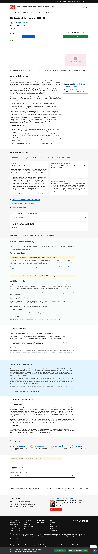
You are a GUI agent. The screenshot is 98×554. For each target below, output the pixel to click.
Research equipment (28, 526)
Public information (15, 530)
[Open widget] (95, 551)
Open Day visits (20, 446)
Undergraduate (22, 12)
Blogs (37, 526)
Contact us (72, 498)
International (39, 446)
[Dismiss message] (96, 545)
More (82, 70)
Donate (74, 1)
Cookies (45, 546)
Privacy (74, 545)
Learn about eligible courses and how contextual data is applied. (28, 193)
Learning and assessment (59, 70)
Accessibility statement (49, 545)
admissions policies (23, 235)
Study (18, 6)
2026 (15, 36)
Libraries (25, 522)
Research (24, 6)
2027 (29, 36)
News (78, 1)
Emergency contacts (15, 528)
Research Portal (54, 530)
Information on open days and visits (75, 32)
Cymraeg (85, 6)
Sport (24, 528)
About (52, 6)
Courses (31, 12)
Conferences (26, 524)
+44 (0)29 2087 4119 (71, 89)
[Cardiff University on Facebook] (76, 520)
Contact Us (93, 546)
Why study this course (16, 70)
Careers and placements (73, 70)
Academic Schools (15, 522)
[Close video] (84, 56)
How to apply (75, 36)
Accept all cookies (60, 550)
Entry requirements (28, 70)
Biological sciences (23, 22)
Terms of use (80, 545)
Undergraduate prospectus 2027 (59, 498)
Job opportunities (54, 522)
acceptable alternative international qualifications (61, 157)
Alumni (69, 1)
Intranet (52, 524)
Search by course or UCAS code (18, 472)
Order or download (56, 510)
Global (47, 6)
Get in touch (69, 88)
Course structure (46, 70)
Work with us (32, 6)
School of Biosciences (71, 86)
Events (83, 1)
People (51, 528)
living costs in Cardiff (54, 319)
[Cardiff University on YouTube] (87, 520)
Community (40, 6)
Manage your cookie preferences (78, 550)
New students (40, 522)
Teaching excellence (61, 1)
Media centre (53, 526)
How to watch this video (75, 61)
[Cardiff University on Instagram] (73, 520)
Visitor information (15, 524)
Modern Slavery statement (64, 545)
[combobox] (49, 217)
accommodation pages (60, 313)
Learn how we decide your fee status (20, 249)
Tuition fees (38, 70)
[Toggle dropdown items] (86, 217)
